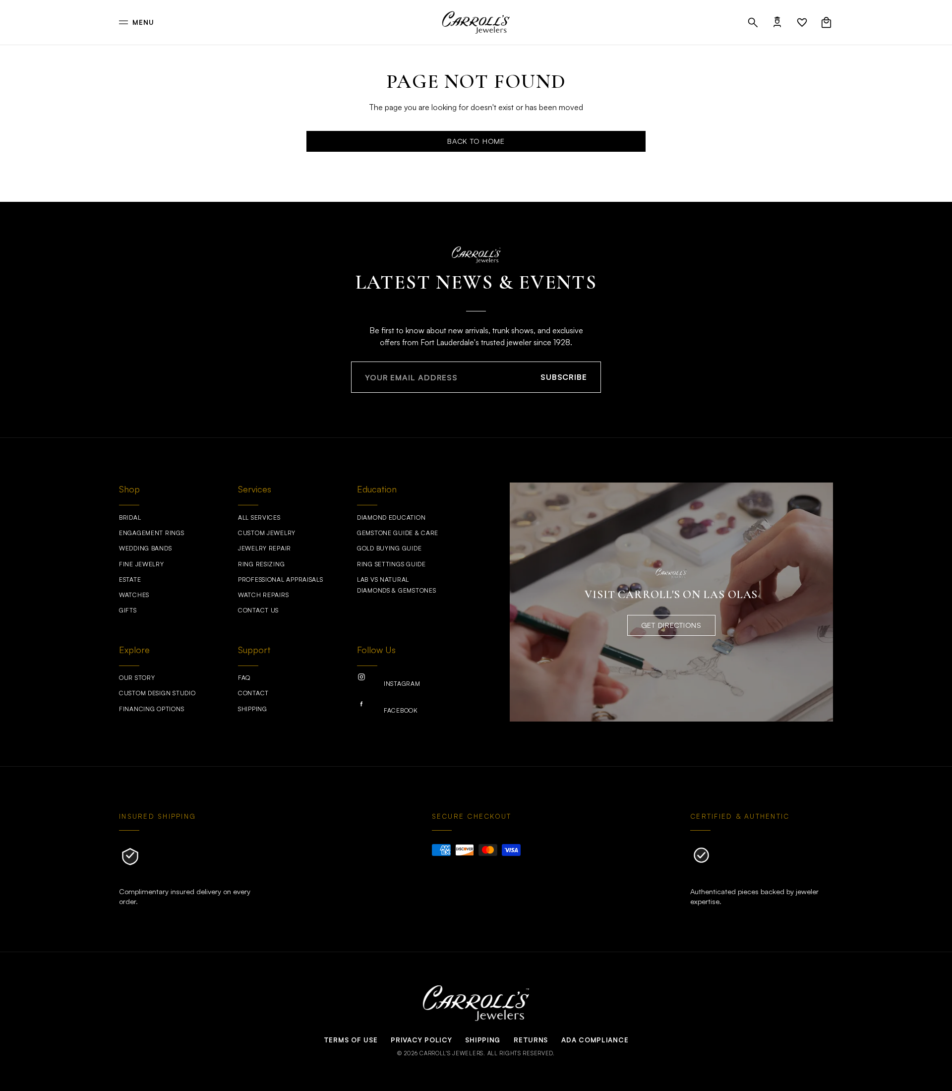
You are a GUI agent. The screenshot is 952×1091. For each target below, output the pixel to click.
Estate (130, 579)
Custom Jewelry (267, 533)
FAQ (244, 677)
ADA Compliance (594, 1039)
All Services (259, 517)
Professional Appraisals (280, 579)
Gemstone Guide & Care (397, 533)
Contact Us (258, 610)
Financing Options (151, 709)
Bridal (130, 517)
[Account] (777, 22)
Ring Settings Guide (391, 564)
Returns (531, 1039)
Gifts (128, 610)
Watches (134, 595)
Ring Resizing (261, 564)
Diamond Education (391, 517)
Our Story (137, 677)
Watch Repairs (263, 595)
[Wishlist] (802, 22)
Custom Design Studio (157, 693)
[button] (753, 22)
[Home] (476, 22)
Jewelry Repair (264, 548)
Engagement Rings (151, 533)
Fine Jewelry (141, 564)
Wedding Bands (145, 548)
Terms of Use (351, 1039)
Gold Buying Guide (389, 548)
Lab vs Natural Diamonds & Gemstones (396, 585)
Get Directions (671, 625)
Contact (253, 693)
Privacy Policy (421, 1039)
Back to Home (476, 141)
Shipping (252, 709)
